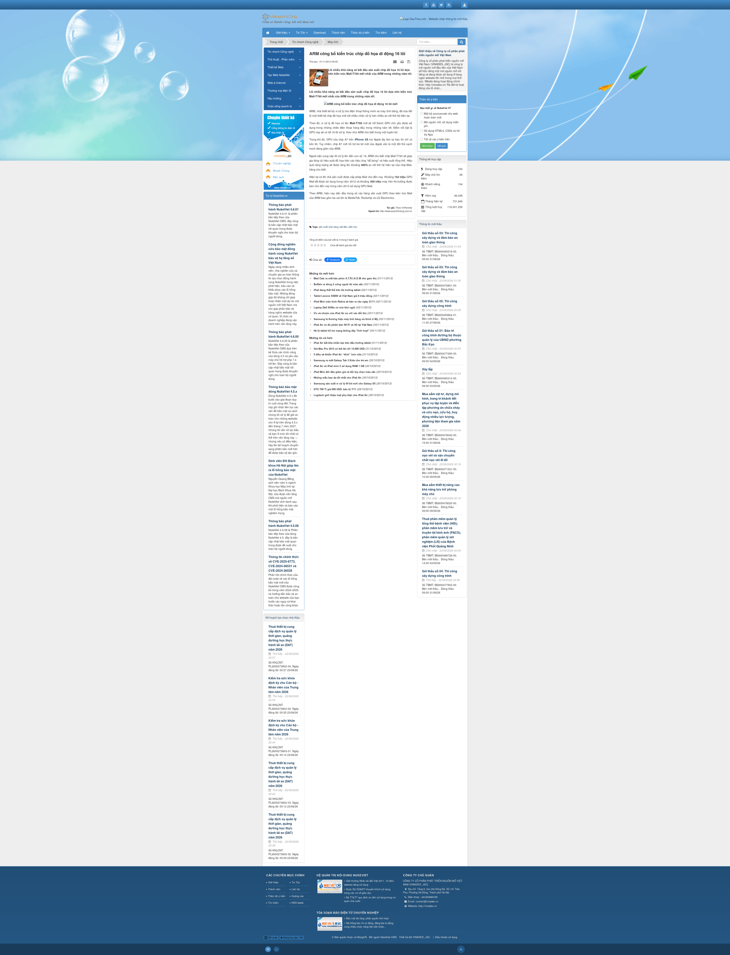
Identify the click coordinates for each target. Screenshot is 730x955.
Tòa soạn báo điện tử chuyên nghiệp (348, 913)
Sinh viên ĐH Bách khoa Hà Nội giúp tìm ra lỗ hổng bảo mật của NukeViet (283, 468)
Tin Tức (296, 882)
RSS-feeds (298, 902)
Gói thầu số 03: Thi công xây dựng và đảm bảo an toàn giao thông (440, 237)
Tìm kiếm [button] (381, 32)
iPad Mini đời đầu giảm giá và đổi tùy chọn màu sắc (344, 372)
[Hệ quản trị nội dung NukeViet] (329, 887)
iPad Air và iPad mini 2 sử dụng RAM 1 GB (339, 366)
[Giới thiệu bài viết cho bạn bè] (395, 61)
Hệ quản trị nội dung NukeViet (342, 875)
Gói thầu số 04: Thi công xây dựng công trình (439, 573)
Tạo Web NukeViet (278, 75)
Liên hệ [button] (397, 32)
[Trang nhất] (268, 32)
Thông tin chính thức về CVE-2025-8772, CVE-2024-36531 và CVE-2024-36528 (283, 564)
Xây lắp (427, 369)
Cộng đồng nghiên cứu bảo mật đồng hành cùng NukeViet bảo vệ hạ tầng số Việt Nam (283, 253)
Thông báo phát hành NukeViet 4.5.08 (283, 523)
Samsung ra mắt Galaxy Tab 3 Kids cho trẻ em (341, 360)
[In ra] (402, 61)
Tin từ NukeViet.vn (277, 196)
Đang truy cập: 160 (293, 937)
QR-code (272, 937)
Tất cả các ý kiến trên (437, 139)
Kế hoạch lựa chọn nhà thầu (283, 617)
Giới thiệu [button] (282, 32)
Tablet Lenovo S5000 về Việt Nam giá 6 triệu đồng (343, 296)
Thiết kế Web (275, 67)
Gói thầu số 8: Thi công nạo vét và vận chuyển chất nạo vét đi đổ (438, 455)
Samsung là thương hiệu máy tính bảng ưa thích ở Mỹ (346, 319)
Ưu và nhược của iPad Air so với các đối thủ (340, 313)
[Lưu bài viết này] (409, 61)
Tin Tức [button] (301, 32)
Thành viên (274, 889)
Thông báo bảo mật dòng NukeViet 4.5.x (282, 389)
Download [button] (320, 32)
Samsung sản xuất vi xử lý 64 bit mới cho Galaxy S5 (344, 383)
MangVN (362, 937)
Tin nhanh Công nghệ (280, 51)
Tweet (352, 259)
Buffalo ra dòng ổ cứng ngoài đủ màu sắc (338, 284)
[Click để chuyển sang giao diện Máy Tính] (276, 949)
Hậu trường (274, 98)
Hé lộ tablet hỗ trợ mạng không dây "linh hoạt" (341, 330)
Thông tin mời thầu (430, 224)
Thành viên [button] (338, 32)
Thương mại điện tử (279, 90)
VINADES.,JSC (421, 937)
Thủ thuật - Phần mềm (281, 59)
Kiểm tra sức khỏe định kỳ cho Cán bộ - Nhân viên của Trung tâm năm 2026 (283, 685)
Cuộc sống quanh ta (279, 106)
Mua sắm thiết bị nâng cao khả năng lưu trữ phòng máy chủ (441, 489)
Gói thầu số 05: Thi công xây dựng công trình (439, 303)
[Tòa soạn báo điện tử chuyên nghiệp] (329, 924)
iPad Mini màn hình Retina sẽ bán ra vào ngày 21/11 (344, 301)
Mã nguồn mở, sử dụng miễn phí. (441, 124)
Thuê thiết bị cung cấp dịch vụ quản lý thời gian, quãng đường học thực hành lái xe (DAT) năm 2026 (282, 638)
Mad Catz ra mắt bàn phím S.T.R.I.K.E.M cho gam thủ (345, 278)
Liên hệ (296, 889)
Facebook (335, 259)
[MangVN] (279, 16)
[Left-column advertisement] (284, 151)
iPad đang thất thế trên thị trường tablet (337, 290)
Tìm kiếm (273, 902)
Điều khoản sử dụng (446, 937)
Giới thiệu (273, 882)
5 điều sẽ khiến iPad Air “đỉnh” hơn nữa (337, 354)
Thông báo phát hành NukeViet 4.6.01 (283, 206)
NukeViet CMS (389, 937)
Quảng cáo (298, 896)
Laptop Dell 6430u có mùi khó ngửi (334, 307)
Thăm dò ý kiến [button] (360, 32)
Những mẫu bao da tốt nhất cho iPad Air (337, 377)
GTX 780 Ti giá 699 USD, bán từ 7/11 (335, 389)
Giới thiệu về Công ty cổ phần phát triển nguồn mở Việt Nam (442, 53)
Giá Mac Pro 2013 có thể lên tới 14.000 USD (339, 348)
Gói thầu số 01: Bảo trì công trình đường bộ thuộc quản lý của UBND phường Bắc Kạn (441, 337)
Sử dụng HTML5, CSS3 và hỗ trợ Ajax (442, 132)
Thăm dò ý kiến (276, 896)
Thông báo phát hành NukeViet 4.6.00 (283, 334)
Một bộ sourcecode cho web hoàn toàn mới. (441, 115)
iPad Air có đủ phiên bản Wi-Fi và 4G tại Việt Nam (343, 324)
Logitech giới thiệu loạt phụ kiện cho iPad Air (341, 395)
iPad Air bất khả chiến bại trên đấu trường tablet (342, 343)
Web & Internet (276, 83)
